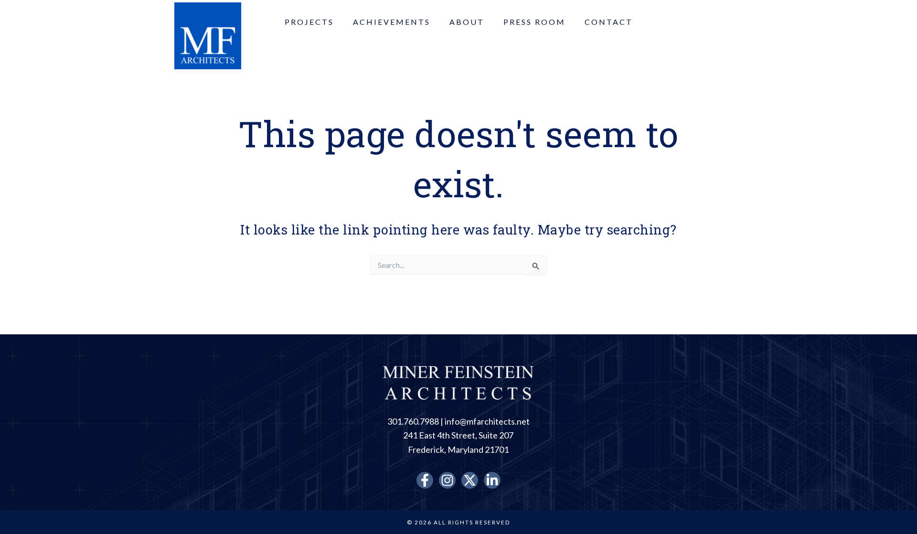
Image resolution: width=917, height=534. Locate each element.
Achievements (391, 21)
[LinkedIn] (492, 480)
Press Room (534, 21)
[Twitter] (469, 480)
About (466, 21)
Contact (609, 21)
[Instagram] (447, 480)
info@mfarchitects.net (487, 421)
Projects (309, 21)
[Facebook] (424, 480)
